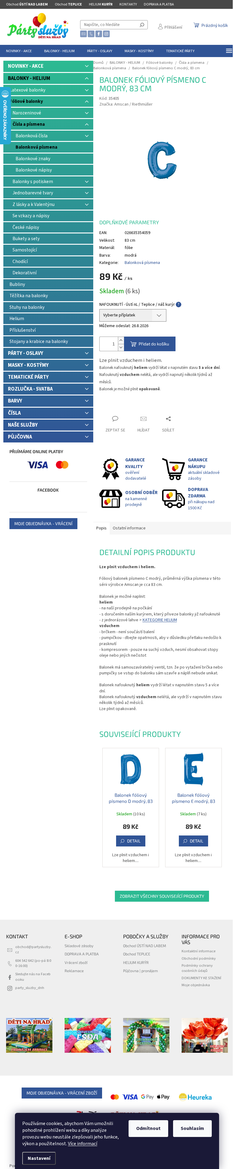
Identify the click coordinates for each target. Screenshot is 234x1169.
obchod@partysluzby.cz (33, 949)
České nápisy (25, 227)
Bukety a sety (26, 238)
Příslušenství (22, 330)
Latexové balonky (27, 90)
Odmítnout (148, 1128)
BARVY (15, 401)
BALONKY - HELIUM (29, 78)
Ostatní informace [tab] (129, 528)
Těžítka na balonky (28, 295)
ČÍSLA (14, 413)
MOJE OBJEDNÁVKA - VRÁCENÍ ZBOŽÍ (62, 1092)
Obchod (27, 4)
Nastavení (39, 1158)
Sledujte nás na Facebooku (33, 976)
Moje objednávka (196, 985)
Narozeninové (26, 113)
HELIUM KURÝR (136, 962)
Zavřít (110, 407)
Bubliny (17, 284)
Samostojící (24, 250)
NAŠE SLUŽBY (23, 425)
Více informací (82, 1143)
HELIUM (100, 4)
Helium (16, 318)
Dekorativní (24, 272)
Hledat (142, 25)
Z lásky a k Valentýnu (33, 204)
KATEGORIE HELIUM (160, 620)
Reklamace (74, 970)
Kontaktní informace (198, 951)
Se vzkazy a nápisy (30, 215)
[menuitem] (19, 51)
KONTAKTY (128, 4)
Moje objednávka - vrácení (43, 523)
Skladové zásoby (79, 945)
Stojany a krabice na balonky (38, 341)
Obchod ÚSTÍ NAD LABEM (144, 945)
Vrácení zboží (76, 962)
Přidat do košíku (154, 343)
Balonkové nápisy (34, 170)
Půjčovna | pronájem (140, 970)
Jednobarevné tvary (32, 192)
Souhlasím (192, 1128)
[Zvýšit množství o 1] (121, 340)
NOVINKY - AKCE (26, 66)
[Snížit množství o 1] (121, 347)
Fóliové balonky (26, 101)
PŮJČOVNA (20, 437)
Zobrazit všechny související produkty (162, 896)
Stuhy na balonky (26, 307)
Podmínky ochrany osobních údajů (197, 968)
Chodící (20, 261)
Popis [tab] (101, 528)
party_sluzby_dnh (29, 987)
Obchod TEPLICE (136, 953)
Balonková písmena (36, 147)
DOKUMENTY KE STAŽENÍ (201, 978)
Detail (133, 840)
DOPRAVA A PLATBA (159, 4)
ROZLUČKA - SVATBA (30, 389)
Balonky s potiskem (32, 181)
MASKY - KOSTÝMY (28, 365)
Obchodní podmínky (199, 958)
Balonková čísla (32, 135)
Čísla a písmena (28, 124)
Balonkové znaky (33, 158)
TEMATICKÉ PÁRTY (28, 377)
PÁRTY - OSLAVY (25, 353)
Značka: (126, 104)
